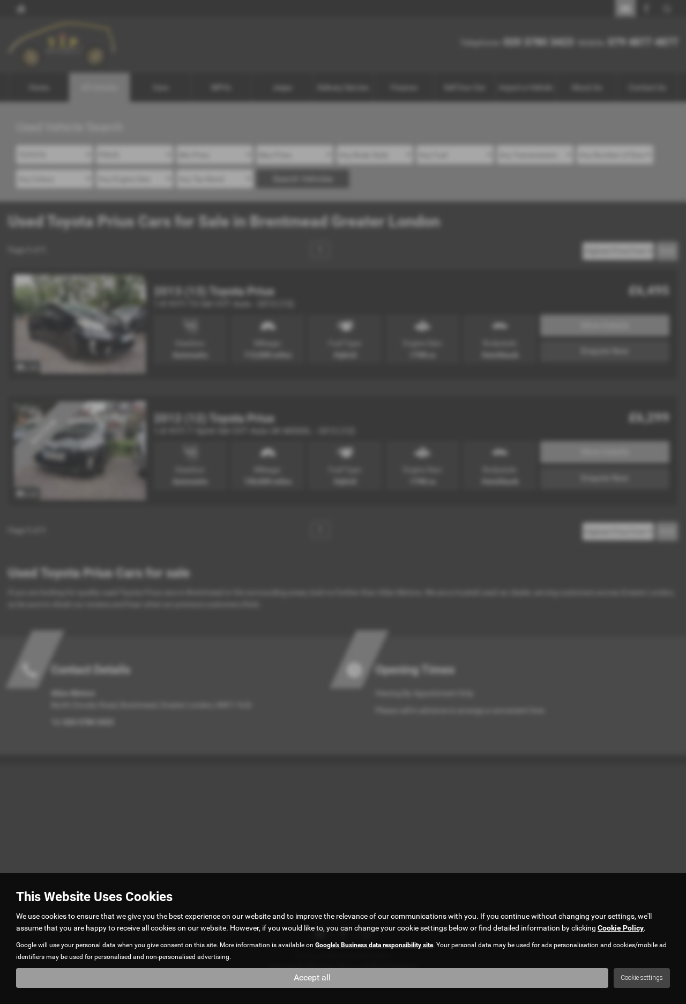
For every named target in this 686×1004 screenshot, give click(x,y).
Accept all (312, 977)
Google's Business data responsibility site (374, 945)
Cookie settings (642, 977)
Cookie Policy (621, 928)
